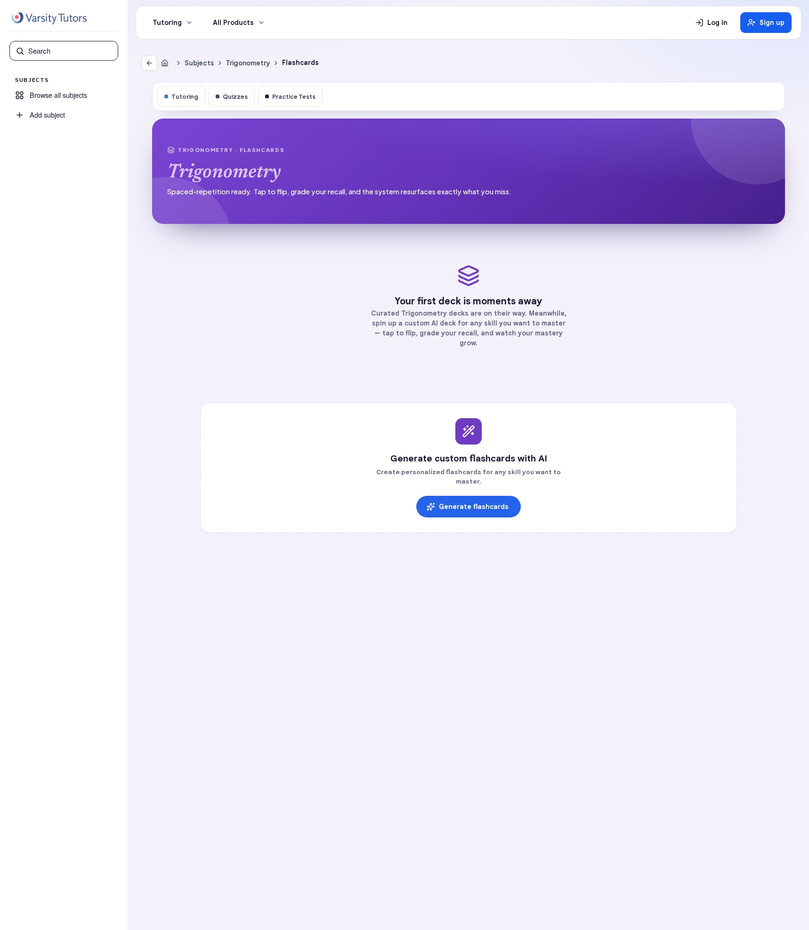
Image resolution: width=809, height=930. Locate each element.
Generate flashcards (474, 506)
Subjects (199, 63)
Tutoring (167, 22)
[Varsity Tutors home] (49, 18)
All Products (233, 22)
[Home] (166, 63)
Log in (717, 22)
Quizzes (235, 96)
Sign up (772, 22)
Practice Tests (294, 96)
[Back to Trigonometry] (149, 63)
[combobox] (70, 51)
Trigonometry (248, 63)
